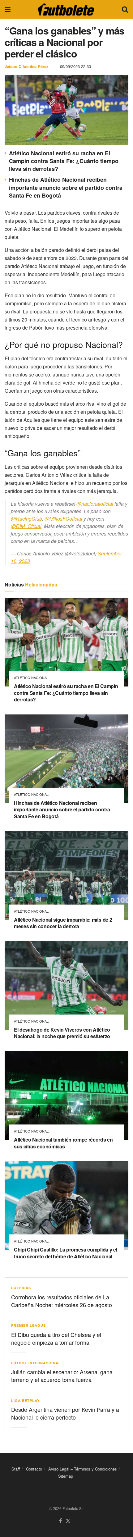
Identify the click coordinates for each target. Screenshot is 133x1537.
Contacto (34, 1469)
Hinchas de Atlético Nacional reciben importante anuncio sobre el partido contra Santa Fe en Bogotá (65, 187)
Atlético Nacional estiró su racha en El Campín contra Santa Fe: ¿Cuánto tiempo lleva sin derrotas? (63, 161)
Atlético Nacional (31, 677)
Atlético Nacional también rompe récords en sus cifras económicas (63, 1143)
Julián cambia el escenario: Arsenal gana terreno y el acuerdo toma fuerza (62, 1376)
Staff (15, 1469)
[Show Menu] (8, 9)
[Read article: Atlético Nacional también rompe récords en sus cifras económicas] (66, 1095)
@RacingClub (26, 518)
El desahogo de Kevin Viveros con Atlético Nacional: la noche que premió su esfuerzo (62, 1033)
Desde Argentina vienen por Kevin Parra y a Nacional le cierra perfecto (65, 1413)
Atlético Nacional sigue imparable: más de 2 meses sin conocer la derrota (63, 923)
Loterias (21, 1287)
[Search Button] (125, 9)
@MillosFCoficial (63, 518)
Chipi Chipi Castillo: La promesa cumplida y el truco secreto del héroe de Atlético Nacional (65, 1253)
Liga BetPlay (25, 1400)
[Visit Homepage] (66, 9)
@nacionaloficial (94, 503)
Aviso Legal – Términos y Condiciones (82, 1469)
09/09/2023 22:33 (75, 66)
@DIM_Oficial (26, 526)
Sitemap (65, 1476)
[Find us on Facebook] (60, 1521)
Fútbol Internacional (36, 1363)
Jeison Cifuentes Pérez (27, 66)
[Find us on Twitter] (68, 1521)
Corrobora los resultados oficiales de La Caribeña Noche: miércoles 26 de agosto (61, 1301)
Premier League (28, 1325)
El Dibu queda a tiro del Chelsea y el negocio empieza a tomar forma (56, 1338)
